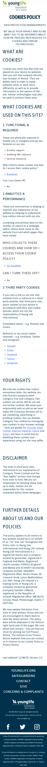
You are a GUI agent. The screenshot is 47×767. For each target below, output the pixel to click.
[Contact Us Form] (23, 681)
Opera (35, 430)
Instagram (12, 363)
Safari (6, 434)
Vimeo (10, 350)
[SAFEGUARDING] (23, 676)
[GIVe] (23, 686)
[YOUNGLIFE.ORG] (23, 669)
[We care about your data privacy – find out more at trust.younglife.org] (23, 716)
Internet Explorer (21, 430)
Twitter (11, 359)
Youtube (11, 346)
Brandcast (12, 174)
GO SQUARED (14, 266)
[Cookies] (14, 6)
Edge (40, 427)
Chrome (31, 427)
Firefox (7, 430)
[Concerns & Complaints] (23, 691)
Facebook (12, 354)
